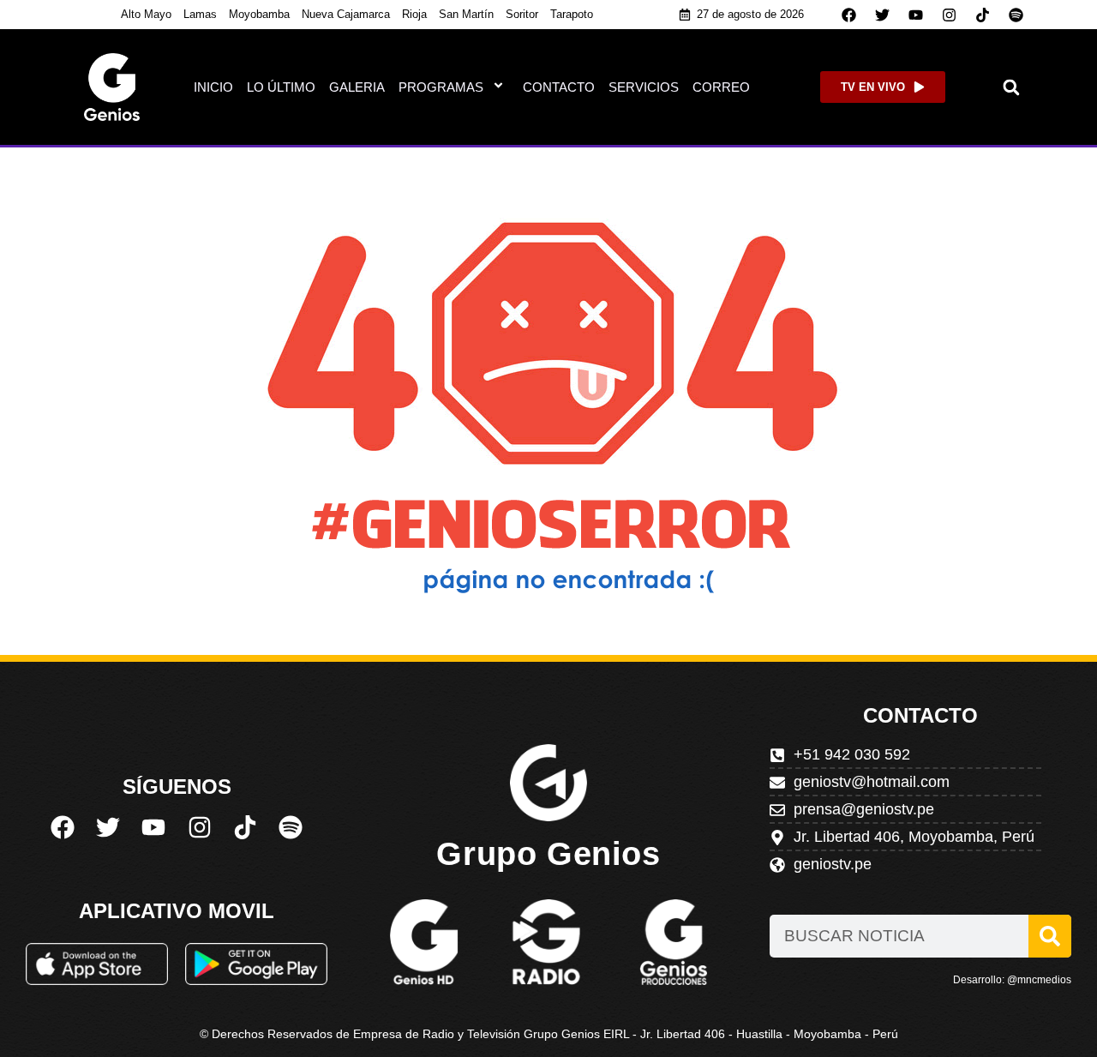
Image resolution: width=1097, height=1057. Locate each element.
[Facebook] (849, 14)
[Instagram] (949, 14)
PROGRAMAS (441, 87)
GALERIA (357, 87)
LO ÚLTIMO (281, 87)
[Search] (1049, 936)
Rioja (414, 14)
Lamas (200, 14)
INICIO (213, 87)
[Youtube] (916, 14)
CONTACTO (559, 87)
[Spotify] (1016, 14)
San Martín (466, 14)
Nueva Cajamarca (346, 14)
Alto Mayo (146, 14)
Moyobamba (259, 14)
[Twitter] (882, 14)
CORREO (721, 87)
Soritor (522, 14)
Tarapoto (571, 14)
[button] (1012, 87)
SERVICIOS (643, 87)
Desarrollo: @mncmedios (1012, 980)
